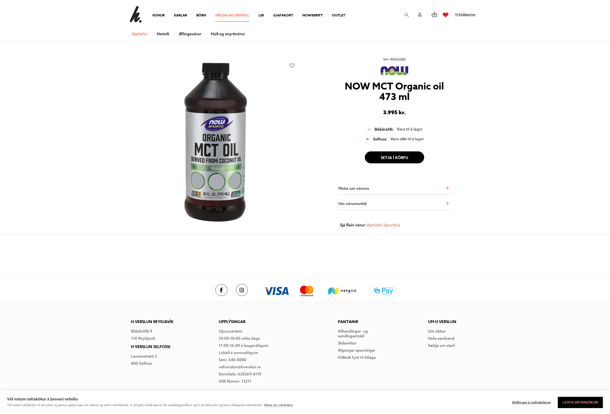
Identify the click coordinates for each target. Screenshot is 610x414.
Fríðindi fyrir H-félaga (357, 357)
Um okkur (437, 331)
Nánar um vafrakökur (278, 405)
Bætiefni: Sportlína (383, 225)
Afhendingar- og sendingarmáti (353, 333)
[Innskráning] (419, 14)
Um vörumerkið (352, 204)
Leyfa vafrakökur (580, 402)
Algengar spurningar (356, 350)
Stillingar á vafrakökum (531, 402)
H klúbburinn (465, 14)
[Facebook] (221, 290)
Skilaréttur (347, 343)
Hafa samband (441, 338)
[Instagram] (242, 290)
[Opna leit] (408, 15)
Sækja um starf (441, 345)
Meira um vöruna (353, 188)
